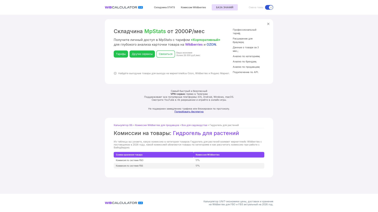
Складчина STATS (164, 7)
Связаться (165, 54)
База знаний (224, 7)
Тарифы (121, 54)
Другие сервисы (142, 54)
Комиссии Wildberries (193, 7)
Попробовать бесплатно (189, 111)
